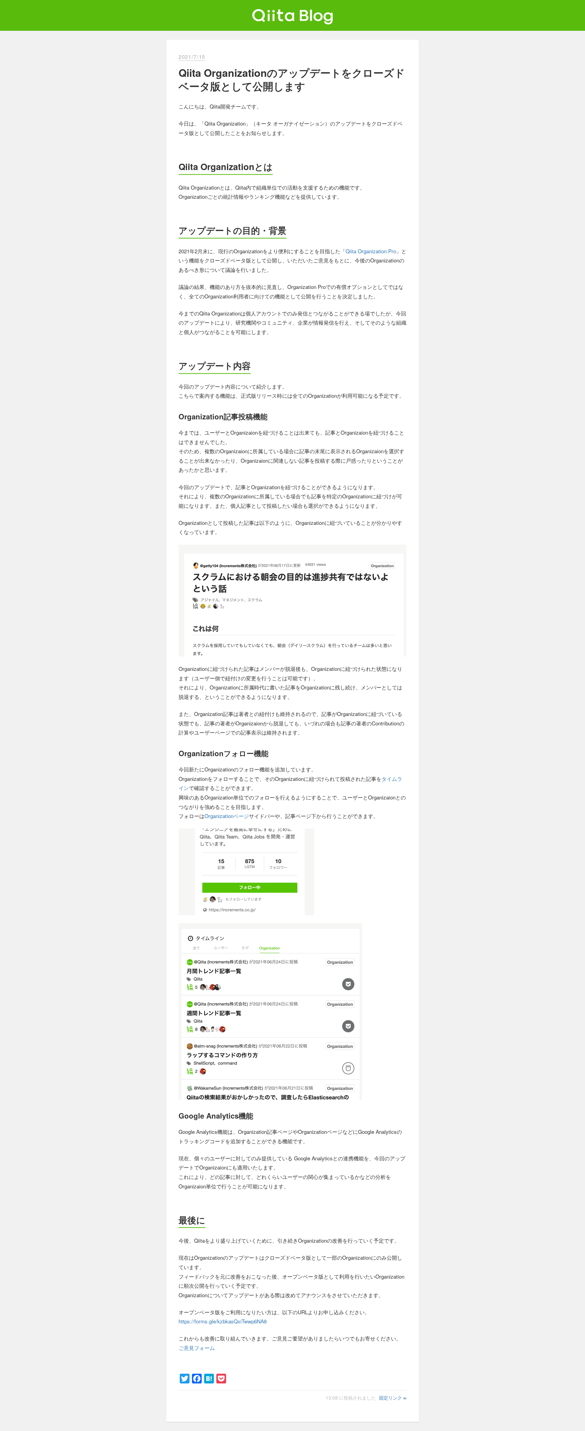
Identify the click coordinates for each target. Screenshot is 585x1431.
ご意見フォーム (197, 1347)
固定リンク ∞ (392, 1397)
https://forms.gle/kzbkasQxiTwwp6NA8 (223, 1321)
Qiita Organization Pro (371, 251)
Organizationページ (226, 816)
